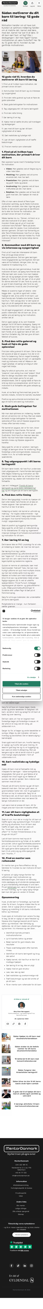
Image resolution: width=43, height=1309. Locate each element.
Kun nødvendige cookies (21, 696)
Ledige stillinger (21, 1208)
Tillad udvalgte (21, 690)
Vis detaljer (31, 677)
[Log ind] (32, 3)
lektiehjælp (12, 887)
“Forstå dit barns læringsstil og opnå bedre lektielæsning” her (19, 488)
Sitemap (21, 1214)
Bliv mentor (21, 1205)
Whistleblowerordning (20, 1185)
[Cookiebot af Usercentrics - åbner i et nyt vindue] (30, 611)
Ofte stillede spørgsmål (21, 1211)
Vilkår (21, 1196)
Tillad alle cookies (21, 684)
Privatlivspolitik (20, 1193)
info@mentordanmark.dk (21, 1176)
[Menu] (39, 3)
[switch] (37, 655)
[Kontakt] (25, 3)
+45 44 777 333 (20, 1173)
